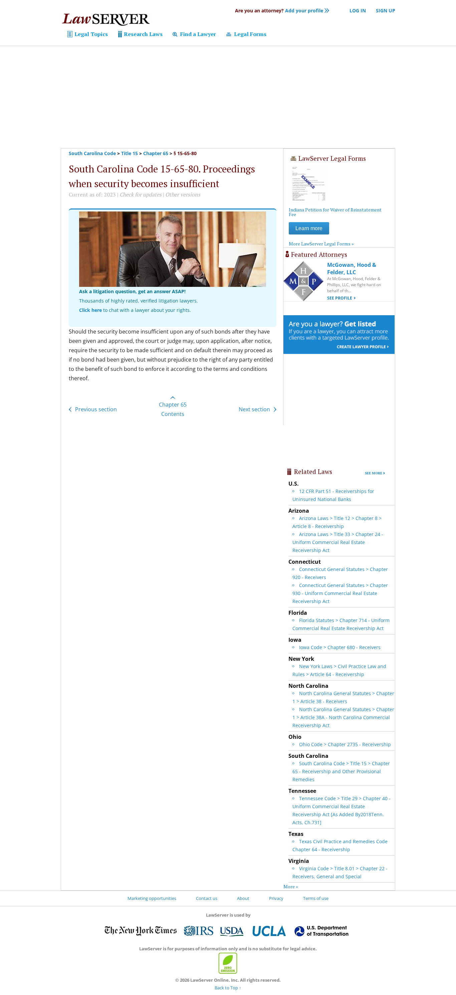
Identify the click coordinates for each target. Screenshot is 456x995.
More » (290, 886)
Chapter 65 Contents (173, 409)
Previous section (95, 409)
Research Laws (143, 34)
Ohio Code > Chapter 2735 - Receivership (345, 744)
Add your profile (279, 10)
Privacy (276, 898)
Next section (255, 409)
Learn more (308, 228)
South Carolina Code (92, 153)
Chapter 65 (155, 153)
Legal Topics (90, 34)
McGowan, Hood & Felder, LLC (351, 268)
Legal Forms (249, 34)
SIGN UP (385, 10)
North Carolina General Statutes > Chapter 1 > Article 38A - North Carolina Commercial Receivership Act (343, 717)
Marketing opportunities (152, 898)
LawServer (105, 21)
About (243, 898)
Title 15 (129, 153)
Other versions (182, 194)
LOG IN (358, 10)
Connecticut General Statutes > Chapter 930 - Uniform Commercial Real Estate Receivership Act (340, 593)
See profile (339, 298)
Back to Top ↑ (228, 988)
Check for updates (141, 194)
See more (373, 473)
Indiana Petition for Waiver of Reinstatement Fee (335, 211)
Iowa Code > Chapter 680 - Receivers (340, 647)
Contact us (206, 898)
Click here (90, 310)
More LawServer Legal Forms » (321, 243)
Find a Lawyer (197, 34)
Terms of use (315, 898)
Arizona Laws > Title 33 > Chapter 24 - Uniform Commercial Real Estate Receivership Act (337, 542)
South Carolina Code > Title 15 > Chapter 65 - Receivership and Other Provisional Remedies (341, 771)
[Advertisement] (228, 97)
